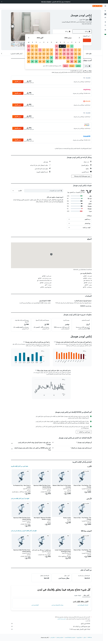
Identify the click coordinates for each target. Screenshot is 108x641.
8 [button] (71, 50)
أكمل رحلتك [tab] (86, 595)
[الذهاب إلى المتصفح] (105, 22)
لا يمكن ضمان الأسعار (62, 618)
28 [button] (75, 61)
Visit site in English (46, 1)
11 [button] (60, 50)
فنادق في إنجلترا (60, 637)
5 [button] (56, 46)
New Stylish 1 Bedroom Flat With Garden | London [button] (42, 518)
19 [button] (56, 54)
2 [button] (32, 46)
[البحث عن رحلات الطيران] (105, 10)
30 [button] (68, 61)
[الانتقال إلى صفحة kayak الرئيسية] (97, 6)
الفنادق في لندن (35, 605)
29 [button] (72, 61)
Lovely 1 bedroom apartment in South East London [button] (63, 550)
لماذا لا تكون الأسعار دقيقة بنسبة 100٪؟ (79, 629)
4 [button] (60, 46)
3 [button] (64, 46)
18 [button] (60, 54)
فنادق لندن (52, 637)
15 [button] (71, 54)
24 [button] (64, 57)
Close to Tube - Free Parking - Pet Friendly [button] (82, 486)
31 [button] (28, 61)
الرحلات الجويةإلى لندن (83, 605)
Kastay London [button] (67, 517)
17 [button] (64, 54)
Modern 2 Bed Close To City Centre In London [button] (62, 486)
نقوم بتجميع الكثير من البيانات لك (81, 626)
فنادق (85, 637)
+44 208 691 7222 (87, 24)
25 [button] (60, 57)
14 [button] (75, 54)
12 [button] (56, 50)
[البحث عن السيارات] (105, 17)
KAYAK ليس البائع (85, 623)
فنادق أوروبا (79, 637)
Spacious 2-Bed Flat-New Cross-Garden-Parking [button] (42, 486)
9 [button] (32, 50)
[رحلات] (105, 29)
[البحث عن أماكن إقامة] (105, 14)
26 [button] (56, 57)
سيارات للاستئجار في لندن (57, 605)
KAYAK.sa (90, 637)
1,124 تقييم (82, 19)
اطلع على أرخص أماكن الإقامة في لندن (20, 498)
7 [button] (75, 50)
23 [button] (68, 57)
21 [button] (75, 57)
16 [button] (68, 54)
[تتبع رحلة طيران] (105, 25)
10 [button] (64, 50)
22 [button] (72, 57)
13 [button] (79, 54)
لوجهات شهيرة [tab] (77, 595)
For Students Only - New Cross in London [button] (22, 486)
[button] (1, 1)
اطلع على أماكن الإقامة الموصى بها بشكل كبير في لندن (24, 530)
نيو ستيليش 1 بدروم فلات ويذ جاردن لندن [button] (41, 550)
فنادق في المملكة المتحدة (70, 637)
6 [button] (79, 50)
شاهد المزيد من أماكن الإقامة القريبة (19, 466)
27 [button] (79, 61)
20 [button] (79, 57)
